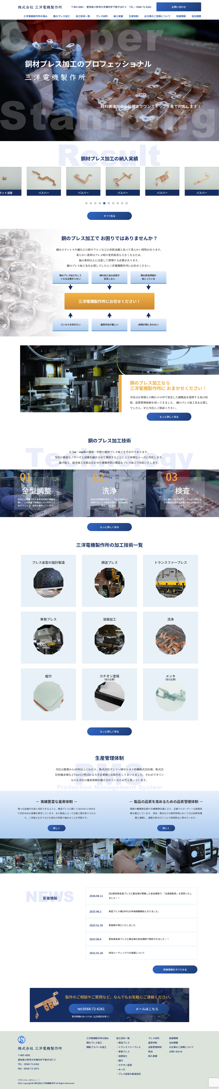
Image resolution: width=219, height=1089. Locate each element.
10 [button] (126, 203)
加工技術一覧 (83, 16)
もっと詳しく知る (169, 417)
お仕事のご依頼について (157, 16)
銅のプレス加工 (61, 16)
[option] (109, 80)
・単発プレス (123, 1051)
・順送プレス (123, 1042)
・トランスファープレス (128, 1047)
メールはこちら (146, 1008)
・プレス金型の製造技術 (128, 1073)
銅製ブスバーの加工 (96, 1047)
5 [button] (104, 203)
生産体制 (133, 16)
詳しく (56, 828)
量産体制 (152, 1042)
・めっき (120, 1069)
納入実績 (118, 16)
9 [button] (122, 203)
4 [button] (99, 203)
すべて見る (109, 216)
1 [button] (86, 203)
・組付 (119, 1060)
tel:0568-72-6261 (91, 1008)
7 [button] (113, 203)
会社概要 (196, 16)
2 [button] (90, 203)
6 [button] (108, 203)
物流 (150, 1051)
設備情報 (181, 16)
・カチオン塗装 (124, 1064)
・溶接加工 (121, 1055)
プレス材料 (102, 16)
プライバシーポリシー (27, 1080)
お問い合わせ (179, 7)
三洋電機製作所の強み (35, 16)
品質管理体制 (155, 1047)
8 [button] (117, 203)
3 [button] (95, 203)
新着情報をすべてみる (175, 969)
